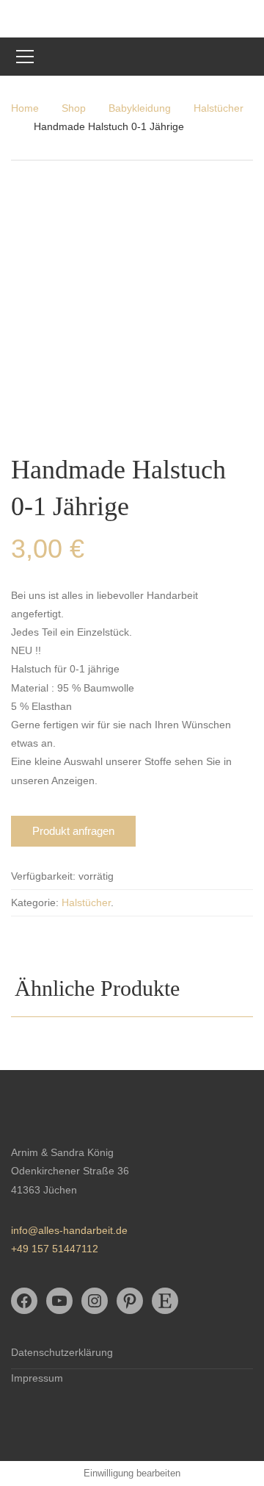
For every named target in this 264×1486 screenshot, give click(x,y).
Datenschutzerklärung (62, 1352)
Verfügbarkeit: (43, 876)
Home (25, 108)
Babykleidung (140, 108)
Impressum (37, 1378)
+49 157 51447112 (54, 1249)
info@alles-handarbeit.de (69, 1230)
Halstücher (218, 108)
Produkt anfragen (73, 831)
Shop (74, 108)
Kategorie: (35, 902)
